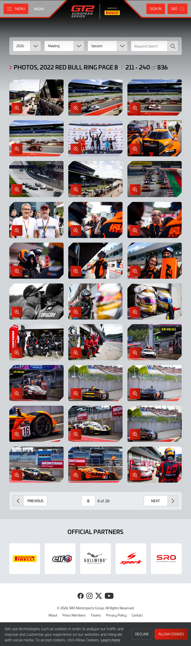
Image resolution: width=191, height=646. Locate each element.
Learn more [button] (110, 639)
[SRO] (166, 558)
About (52, 615)
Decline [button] (142, 634)
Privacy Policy (116, 615)
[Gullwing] (95, 558)
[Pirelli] (24, 558)
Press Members (74, 615)
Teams (96, 615)
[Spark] (131, 558)
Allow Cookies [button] (171, 634)
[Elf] (60, 558)
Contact (137, 615)
